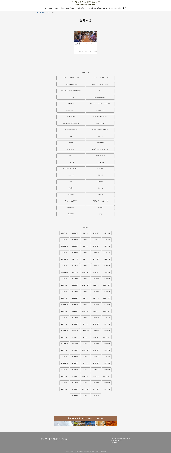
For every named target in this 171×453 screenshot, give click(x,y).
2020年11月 (96, 311)
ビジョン (57, 8)
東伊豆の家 (100, 181)
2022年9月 (64, 291)
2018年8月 (107, 330)
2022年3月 (64, 298)
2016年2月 (75, 356)
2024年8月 (96, 259)
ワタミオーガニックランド (71, 129)
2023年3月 (107, 278)
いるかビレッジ (100, 162)
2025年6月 (96, 246)
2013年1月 (75, 376)
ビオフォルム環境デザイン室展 (71, 77)
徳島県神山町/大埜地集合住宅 (71, 123)
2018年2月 (96, 337)
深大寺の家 (71, 194)
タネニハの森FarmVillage (70, 84)
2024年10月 (75, 259)
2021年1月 (75, 311)
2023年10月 (85, 272)
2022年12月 (85, 285)
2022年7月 (86, 291)
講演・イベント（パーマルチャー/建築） (85, 51)
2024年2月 (96, 265)
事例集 (63, 8)
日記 (71, 181)
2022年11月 (96, 285)
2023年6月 (75, 278)
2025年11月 (106, 239)
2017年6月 (86, 343)
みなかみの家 (70, 149)
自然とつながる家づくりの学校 (100, 84)
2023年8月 (107, 272)
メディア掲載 (89, 8)
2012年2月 (64, 389)
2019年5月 (96, 324)
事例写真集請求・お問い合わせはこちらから (85, 418)
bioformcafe (71, 103)
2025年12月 (96, 239)
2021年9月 (75, 304)
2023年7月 (64, 278)
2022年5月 (107, 291)
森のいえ (100, 188)
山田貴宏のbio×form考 (100, 8)
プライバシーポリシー (101, 451)
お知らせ (110, 8)
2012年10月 (106, 376)
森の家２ (71, 188)
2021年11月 (106, 298)
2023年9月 (96, 272)
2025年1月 (96, 252)
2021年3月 (107, 304)
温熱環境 (100, 194)
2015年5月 (96, 363)
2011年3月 (86, 395)
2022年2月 (75, 298)
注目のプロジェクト (71, 8)
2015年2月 (75, 369)
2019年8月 (75, 324)
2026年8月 (64, 233)
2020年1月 (96, 317)
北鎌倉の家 (71, 175)
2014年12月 (96, 369)
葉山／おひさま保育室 (71, 201)
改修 (71, 136)
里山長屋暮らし (71, 207)
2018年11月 (75, 330)
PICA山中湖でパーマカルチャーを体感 (84, 43)
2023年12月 (64, 272)
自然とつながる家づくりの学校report (71, 90)
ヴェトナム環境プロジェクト (70, 168)
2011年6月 (107, 389)
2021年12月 (96, 298)
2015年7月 (75, 363)
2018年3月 (86, 337)
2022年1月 (86, 298)
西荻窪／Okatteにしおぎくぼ (100, 201)
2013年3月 (107, 369)
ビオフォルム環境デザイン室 (85, 3)
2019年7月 (86, 324)
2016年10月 (85, 350)
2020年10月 (106, 311)
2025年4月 (64, 252)
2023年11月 (75, 272)
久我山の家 (100, 168)
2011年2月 (96, 395)
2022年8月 (75, 291)
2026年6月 (86, 233)
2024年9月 (86, 259)
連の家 (71, 155)
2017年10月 (75, 343)
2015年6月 (86, 363)
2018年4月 (75, 337)
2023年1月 (75, 285)
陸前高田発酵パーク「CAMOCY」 (100, 129)
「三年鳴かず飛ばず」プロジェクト (100, 116)
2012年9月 (64, 382)
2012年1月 (75, 389)
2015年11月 (106, 356)
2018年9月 (96, 330)
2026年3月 (64, 239)
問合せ (119, 8)
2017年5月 (96, 343)
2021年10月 (64, 304)
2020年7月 (75, 317)
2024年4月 (75, 265)
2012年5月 (96, 382)
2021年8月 (86, 304)
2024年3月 (86, 265)
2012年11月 (96, 376)
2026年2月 (75, 239)
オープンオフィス (100, 110)
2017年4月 (107, 343)
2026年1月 (86, 239)
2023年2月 (64, 285)
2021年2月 (64, 311)
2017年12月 (106, 337)
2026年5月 (96, 233)
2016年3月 (64, 356)
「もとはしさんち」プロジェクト (100, 77)
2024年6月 (107, 259)
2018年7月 (64, 337)
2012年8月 (75, 382)
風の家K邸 (100, 207)
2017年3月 (64, 350)
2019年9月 (64, 324)
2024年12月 (106, 252)
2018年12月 (64, 330)
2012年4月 (107, 382)
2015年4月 (107, 363)
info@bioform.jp (114, 442)
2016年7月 (107, 350)
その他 (100, 214)
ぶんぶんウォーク (71, 110)
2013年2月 (64, 376)
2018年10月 (85, 330)
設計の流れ (81, 8)
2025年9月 (75, 246)
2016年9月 (96, 350)
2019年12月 (106, 317)
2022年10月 (106, 285)
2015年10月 (64, 363)
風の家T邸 (71, 214)
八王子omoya (100, 142)
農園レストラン (100, 123)
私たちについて (49, 8)
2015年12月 (96, 356)
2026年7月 (75, 233)
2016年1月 (86, 356)
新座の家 (100, 175)
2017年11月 (64, 343)
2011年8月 (96, 389)
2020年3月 (86, 317)
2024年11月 (64, 259)
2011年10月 (85, 389)
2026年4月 (107, 233)
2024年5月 (64, 265)
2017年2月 (75, 350)
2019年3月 (107, 324)
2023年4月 (96, 278)
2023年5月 (86, 278)
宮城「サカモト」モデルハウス (100, 149)
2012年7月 (86, 382)
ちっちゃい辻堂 (71, 116)
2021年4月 (96, 304)
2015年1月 (86, 369)
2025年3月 (75, 252)
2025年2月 (86, 252)
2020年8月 (64, 317)
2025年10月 (64, 246)
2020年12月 (85, 311)
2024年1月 (107, 265)
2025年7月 (86, 246)
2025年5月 (107, 246)
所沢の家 (71, 142)
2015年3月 (64, 369)
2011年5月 (75, 395)
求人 (115, 8)
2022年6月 (96, 291)
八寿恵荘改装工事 (100, 155)
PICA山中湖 (95, 51)
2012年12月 (85, 376)
